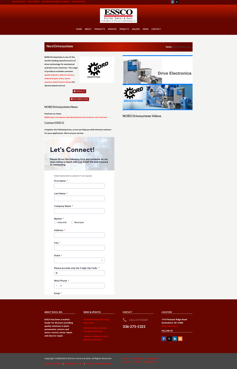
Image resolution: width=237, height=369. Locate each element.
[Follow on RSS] (180, 339)
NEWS (145, 29)
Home (169, 47)
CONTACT (156, 29)
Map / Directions (170, 326)
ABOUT (88, 29)
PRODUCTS (100, 29)
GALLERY (136, 29)
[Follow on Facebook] (172, 2)
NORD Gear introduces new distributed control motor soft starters (75, 117)
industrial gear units (54, 78)
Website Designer (53, 363)
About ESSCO (137, 358)
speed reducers (51, 75)
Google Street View (73, 363)
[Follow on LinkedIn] (175, 339)
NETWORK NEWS (79, 1)
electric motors (67, 75)
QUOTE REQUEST (19, 1)
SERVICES (112, 29)
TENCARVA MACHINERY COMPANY (55, 1)
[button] (127, 82)
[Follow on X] (177, 2)
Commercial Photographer (99, 363)
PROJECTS (124, 29)
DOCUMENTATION (80, 99)
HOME (79, 29)
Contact (137, 361)
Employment (150, 361)
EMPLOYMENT (34, 1)
